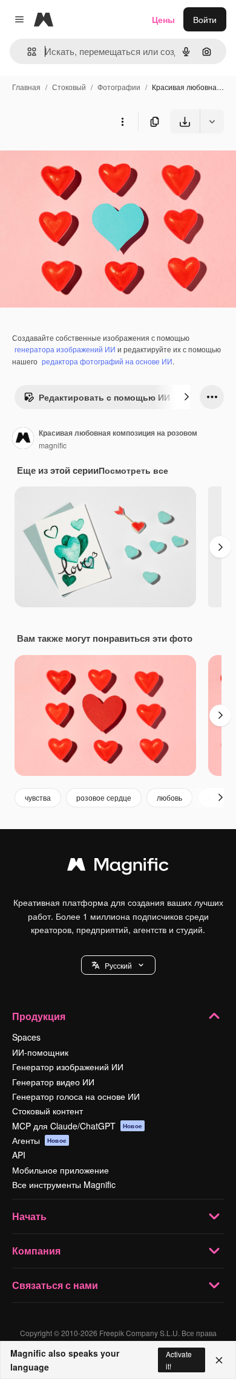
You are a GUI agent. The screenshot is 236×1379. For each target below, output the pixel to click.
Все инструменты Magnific (64, 1184)
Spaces (26, 1037)
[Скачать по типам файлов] (212, 121)
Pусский (118, 965)
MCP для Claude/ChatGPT (77, 1126)
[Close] (219, 1360)
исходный (81, 161)
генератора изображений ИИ (65, 349)
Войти (205, 19)
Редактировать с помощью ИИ (104, 397)
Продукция (38, 1016)
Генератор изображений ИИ (67, 1067)
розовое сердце (103, 797)
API (18, 1155)
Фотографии (118, 87)
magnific (53, 445)
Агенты (39, 1140)
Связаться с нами (55, 1285)
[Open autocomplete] (27, 51)
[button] (118, 965)
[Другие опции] (122, 121)
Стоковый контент (47, 1111)
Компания (36, 1251)
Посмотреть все (133, 470)
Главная (26, 87)
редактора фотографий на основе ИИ (107, 361)
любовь (169, 797)
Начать (29, 1216)
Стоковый (69, 87)
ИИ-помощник (40, 1052)
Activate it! (179, 1360)
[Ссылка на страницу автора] (23, 439)
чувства (38, 797)
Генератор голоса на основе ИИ (76, 1096)
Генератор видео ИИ (53, 1082)
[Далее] (186, 397)
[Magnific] (118, 867)
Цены (163, 19)
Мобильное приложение (60, 1170)
